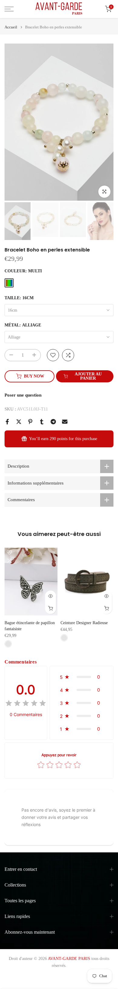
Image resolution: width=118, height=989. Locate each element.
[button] (81, 677)
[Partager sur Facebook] (7, 421)
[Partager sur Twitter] (18, 421)
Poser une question (23, 395)
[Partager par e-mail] (64, 421)
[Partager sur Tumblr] (41, 421)
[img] (25, 704)
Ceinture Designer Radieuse (84, 622)
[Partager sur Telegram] (53, 421)
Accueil (11, 27)
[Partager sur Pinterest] (30, 421)
